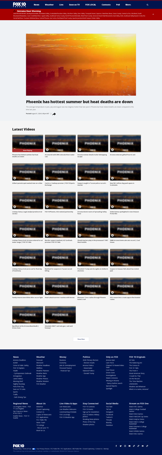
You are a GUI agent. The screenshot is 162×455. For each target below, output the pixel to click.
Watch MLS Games (136, 434)
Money (63, 357)
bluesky (138, 446)
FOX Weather (41, 384)
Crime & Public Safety (21, 365)
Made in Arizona (112, 378)
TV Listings (40, 425)
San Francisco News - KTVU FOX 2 (21, 412)
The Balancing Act (135, 363)
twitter (120, 446)
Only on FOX (112, 357)
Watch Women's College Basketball (138, 427)
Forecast (39, 360)
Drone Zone (110, 373)
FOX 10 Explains (18, 368)
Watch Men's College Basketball (136, 423)
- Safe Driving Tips (19, 397)
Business (63, 360)
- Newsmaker (87, 368)
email (142, 446)
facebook (116, 446)
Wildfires (39, 368)
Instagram (109, 412)
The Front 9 (133, 371)
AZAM (15, 363)
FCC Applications (42, 417)
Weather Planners (42, 371)
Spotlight (109, 388)
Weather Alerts (41, 373)
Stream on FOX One (139, 403)
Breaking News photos (91, 419)
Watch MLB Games (136, 414)
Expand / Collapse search (147, 4)
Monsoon (39, 363)
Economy (63, 363)
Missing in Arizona (112, 381)
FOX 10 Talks (134, 368)
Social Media (112, 403)
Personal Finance (66, 368)
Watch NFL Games (136, 407)
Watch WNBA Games (136, 431)
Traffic (15, 394)
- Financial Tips (65, 371)
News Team (40, 422)
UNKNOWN (133, 384)
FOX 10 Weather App (67, 417)
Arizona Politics (88, 365)
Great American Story (136, 373)
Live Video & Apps (68, 403)
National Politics (88, 371)
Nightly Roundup (19, 384)
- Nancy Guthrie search (114, 383)
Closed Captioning (42, 409)
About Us (41, 403)
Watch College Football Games (137, 410)
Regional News (20, 403)
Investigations (111, 375)
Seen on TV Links (19, 389)
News (16, 357)
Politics (86, 357)
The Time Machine (135, 381)
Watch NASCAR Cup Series (138, 417)
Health (15, 371)
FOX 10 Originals (137, 357)
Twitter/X (109, 417)
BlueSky (109, 422)
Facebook (109, 415)
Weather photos (88, 424)
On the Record (134, 379)
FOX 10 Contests (89, 407)
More (128, 4)
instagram (125, 446)
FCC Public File (41, 420)
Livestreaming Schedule (68, 412)
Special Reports (111, 386)
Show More (81, 339)
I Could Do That (135, 376)
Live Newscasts (65, 407)
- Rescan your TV (42, 428)
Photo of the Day (89, 422)
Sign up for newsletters (91, 412)
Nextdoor (109, 425)
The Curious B (134, 365)
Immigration (17, 376)
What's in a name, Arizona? (138, 389)
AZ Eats (132, 360)
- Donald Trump (88, 373)
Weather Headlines (43, 365)
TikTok (108, 409)
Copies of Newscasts (43, 415)
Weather (40, 357)
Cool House (110, 370)
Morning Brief (18, 381)
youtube (129, 446)
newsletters (147, 446)
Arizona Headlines (19, 360)
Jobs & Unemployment (68, 365)
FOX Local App (65, 415)
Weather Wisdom (42, 381)
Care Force (110, 363)
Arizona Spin (110, 360)
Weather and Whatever (137, 386)
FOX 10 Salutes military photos (91, 416)
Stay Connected (90, 403)
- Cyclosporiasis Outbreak (22, 373)
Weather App (41, 376)
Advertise (39, 407)
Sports (15, 392)
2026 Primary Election (90, 360)
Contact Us (40, 412)
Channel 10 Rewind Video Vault (115, 366)
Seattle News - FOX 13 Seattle (21, 417)
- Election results (89, 363)
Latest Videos (18, 379)
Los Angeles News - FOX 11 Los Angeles (22, 408)
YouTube (109, 407)
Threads (109, 420)
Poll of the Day (18, 386)
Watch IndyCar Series (136, 419)
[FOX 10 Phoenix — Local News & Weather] (20, 4)
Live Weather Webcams (68, 409)
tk (134, 446)
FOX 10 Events (88, 409)
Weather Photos (42, 379)
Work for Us (40, 430)
